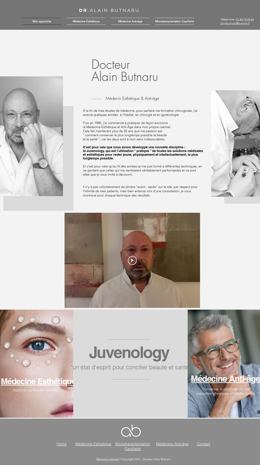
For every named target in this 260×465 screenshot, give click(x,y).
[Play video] (132, 260)
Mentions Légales (107, 459)
